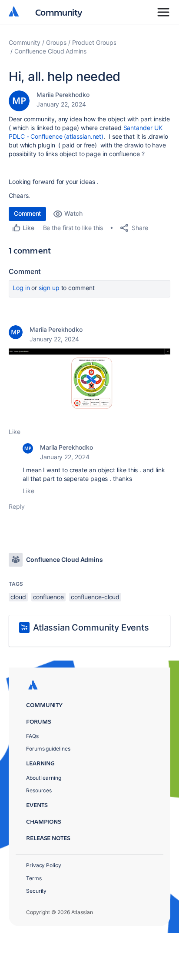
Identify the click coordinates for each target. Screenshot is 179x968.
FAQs (32, 736)
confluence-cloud (95, 597)
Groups (56, 42)
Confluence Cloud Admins (50, 51)
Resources (39, 790)
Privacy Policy (43, 865)
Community (59, 12)
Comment (27, 213)
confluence (48, 597)
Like (14, 431)
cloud (18, 597)
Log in (21, 287)
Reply (17, 506)
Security (36, 891)
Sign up (49, 287)
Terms (34, 878)
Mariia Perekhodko (63, 94)
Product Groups (94, 42)
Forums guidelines (48, 748)
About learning (43, 777)
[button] (89, 385)
